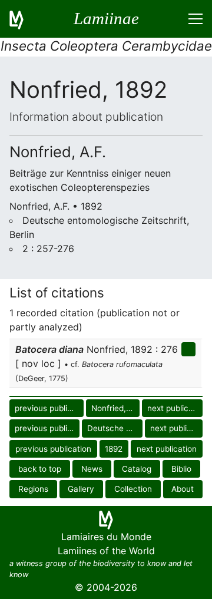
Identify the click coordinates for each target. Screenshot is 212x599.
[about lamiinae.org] (23, 18)
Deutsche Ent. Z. (115, 428)
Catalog (136, 469)
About (182, 489)
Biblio (181, 469)
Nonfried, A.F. (115, 408)
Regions (33, 489)
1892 (113, 449)
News (91, 469)
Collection (133, 489)
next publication (175, 408)
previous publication (49, 408)
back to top (39, 469)
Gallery (81, 489)
